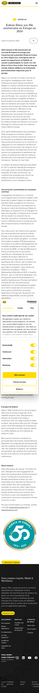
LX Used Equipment (4, 636)
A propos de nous (31, 621)
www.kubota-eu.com (9, 510)
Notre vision (31, 625)
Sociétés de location (5, 642)
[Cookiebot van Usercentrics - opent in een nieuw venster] (28, 302)
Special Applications (5, 627)
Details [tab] (20, 308)
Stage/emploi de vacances (19, 629)
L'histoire (30, 633)
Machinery (6, 620)
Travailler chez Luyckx (19, 624)
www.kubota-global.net (18, 507)
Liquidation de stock (6, 647)
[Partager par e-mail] (33, 40)
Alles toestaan (19, 375)
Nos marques (5, 623)
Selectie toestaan (19, 382)
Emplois (18, 620)
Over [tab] (32, 308)
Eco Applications (6, 632)
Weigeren (19, 389)
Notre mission (31, 629)
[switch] (33, 352)
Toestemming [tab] (7, 308)
